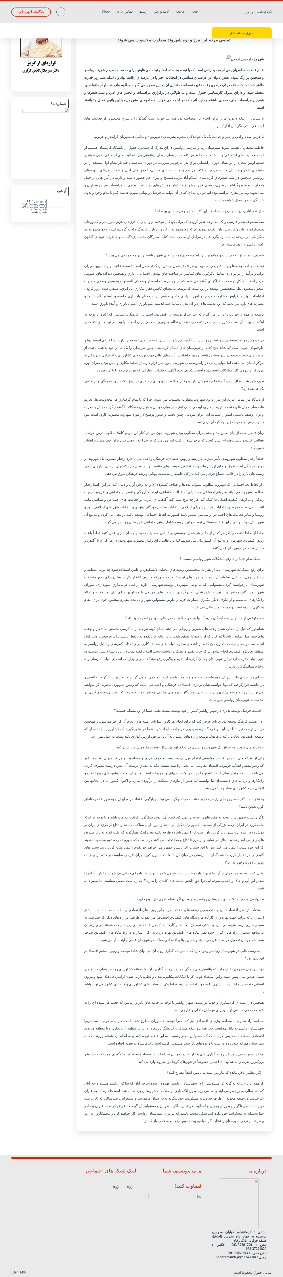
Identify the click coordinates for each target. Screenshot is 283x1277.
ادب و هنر (161, 12)
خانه (195, 12)
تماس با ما (125, 12)
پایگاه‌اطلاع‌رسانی (31, 12)
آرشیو (143, 12)
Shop (106, 12)
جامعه (180, 12)
